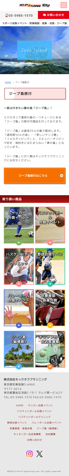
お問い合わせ (55, 15)
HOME (8, 82)
